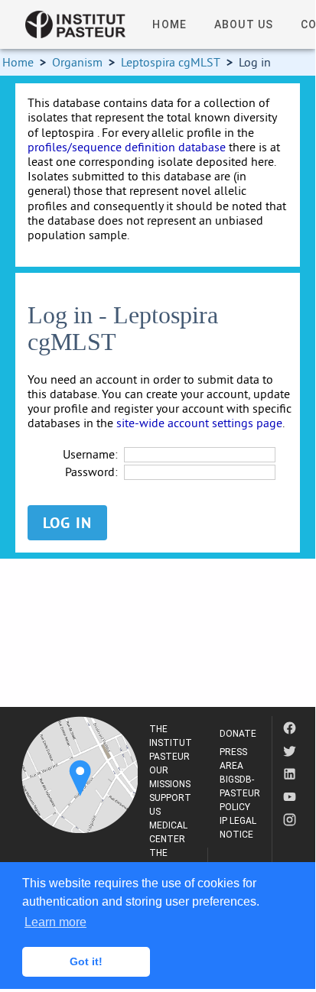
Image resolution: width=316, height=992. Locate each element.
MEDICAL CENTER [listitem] (168, 832)
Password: (91, 472)
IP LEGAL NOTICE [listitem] (238, 827)
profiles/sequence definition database (127, 146)
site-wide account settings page (199, 422)
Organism (77, 62)
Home (18, 62)
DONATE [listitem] (238, 733)
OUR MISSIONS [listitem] (170, 777)
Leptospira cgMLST (170, 62)
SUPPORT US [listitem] (170, 805)
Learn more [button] (55, 922)
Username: (90, 454)
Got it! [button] (86, 961)
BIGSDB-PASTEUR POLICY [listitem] (240, 793)
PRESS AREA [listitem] (233, 759)
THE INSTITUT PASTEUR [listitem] (170, 743)
